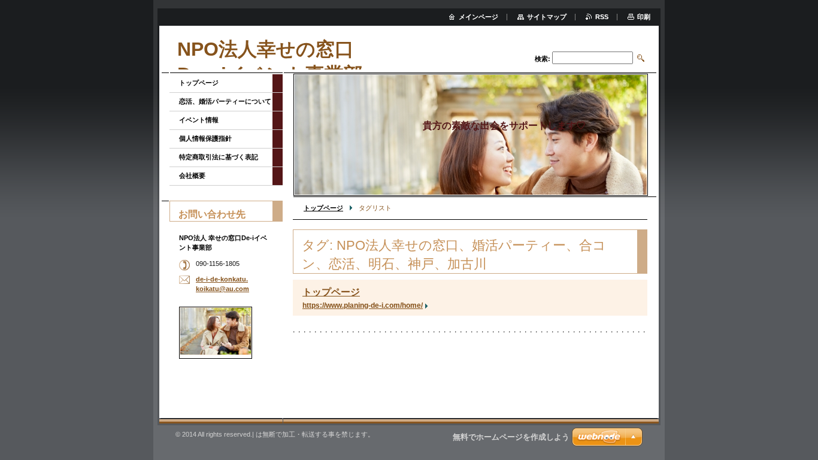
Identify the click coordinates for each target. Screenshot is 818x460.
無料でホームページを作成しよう (511, 436)
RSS (601, 16)
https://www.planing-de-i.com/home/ (362, 305)
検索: (542, 58)
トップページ (323, 207)
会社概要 (192, 175)
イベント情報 (199, 119)
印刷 (643, 16)
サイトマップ (546, 16)
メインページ (478, 16)
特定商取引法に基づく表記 (218, 157)
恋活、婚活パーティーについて (225, 101)
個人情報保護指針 (205, 138)
